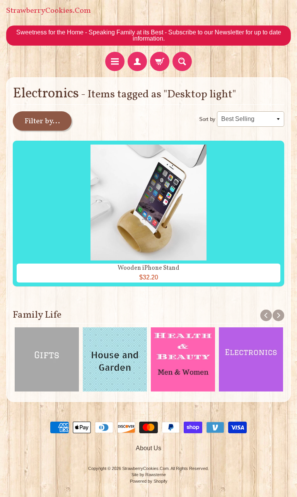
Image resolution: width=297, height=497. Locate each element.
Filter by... (42, 121)
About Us (148, 448)
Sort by (207, 119)
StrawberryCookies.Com (48, 11)
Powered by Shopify (148, 481)
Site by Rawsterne (148, 474)
